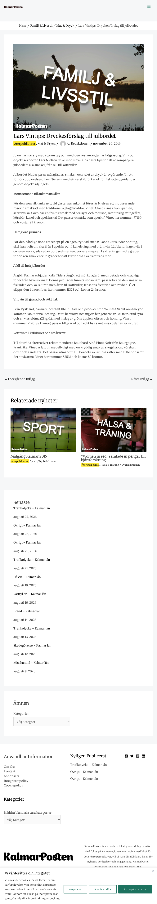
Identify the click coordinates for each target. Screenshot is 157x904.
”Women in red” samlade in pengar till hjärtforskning (113, 458)
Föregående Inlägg (19, 379)
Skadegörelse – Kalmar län (32, 645)
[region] (78, 885)
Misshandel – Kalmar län (31, 662)
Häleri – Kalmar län (27, 577)
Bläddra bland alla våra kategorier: (28, 812)
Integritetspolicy (16, 781)
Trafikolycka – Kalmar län (31, 508)
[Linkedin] (143, 756)
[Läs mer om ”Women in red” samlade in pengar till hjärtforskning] (113, 429)
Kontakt (9, 771)
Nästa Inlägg (142, 379)
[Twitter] (132, 756)
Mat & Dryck (47, 143)
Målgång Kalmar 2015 (29, 456)
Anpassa (75, 889)
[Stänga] (153, 870)
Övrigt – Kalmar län (27, 525)
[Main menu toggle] (149, 6)
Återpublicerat (24, 143)
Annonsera (12, 776)
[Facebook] (126, 756)
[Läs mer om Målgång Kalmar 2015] (43, 429)
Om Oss (10, 766)
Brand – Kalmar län (27, 611)
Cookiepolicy (13, 785)
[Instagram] (137, 756)
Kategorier (21, 713)
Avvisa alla (102, 889)
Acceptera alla (135, 889)
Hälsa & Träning (110, 464)
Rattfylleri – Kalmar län (29, 594)
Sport (33, 461)
